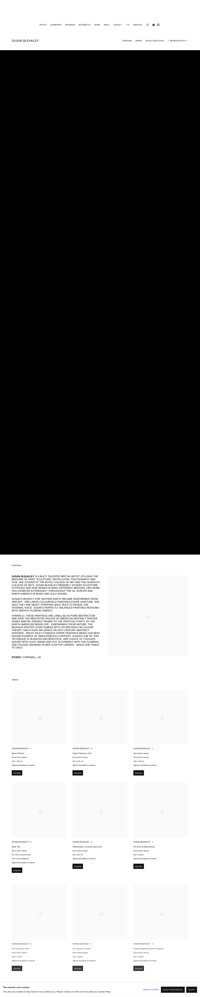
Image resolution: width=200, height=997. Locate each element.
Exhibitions (55, 25)
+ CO (127, 25)
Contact (117, 25)
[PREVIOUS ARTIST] (168, 41)
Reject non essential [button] (173, 990)
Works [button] (138, 41)
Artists (43, 25)
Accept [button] (191, 990)
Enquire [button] (17, 773)
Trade (97, 25)
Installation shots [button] (155, 41)
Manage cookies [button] (151, 990)
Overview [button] (127, 41)
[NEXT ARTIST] (187, 41)
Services (137, 25)
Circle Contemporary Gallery (100, 11)
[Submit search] (148, 24)
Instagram (158, 25)
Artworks (70, 25)
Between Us (84, 25)
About (107, 25)
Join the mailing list (153, 25)
